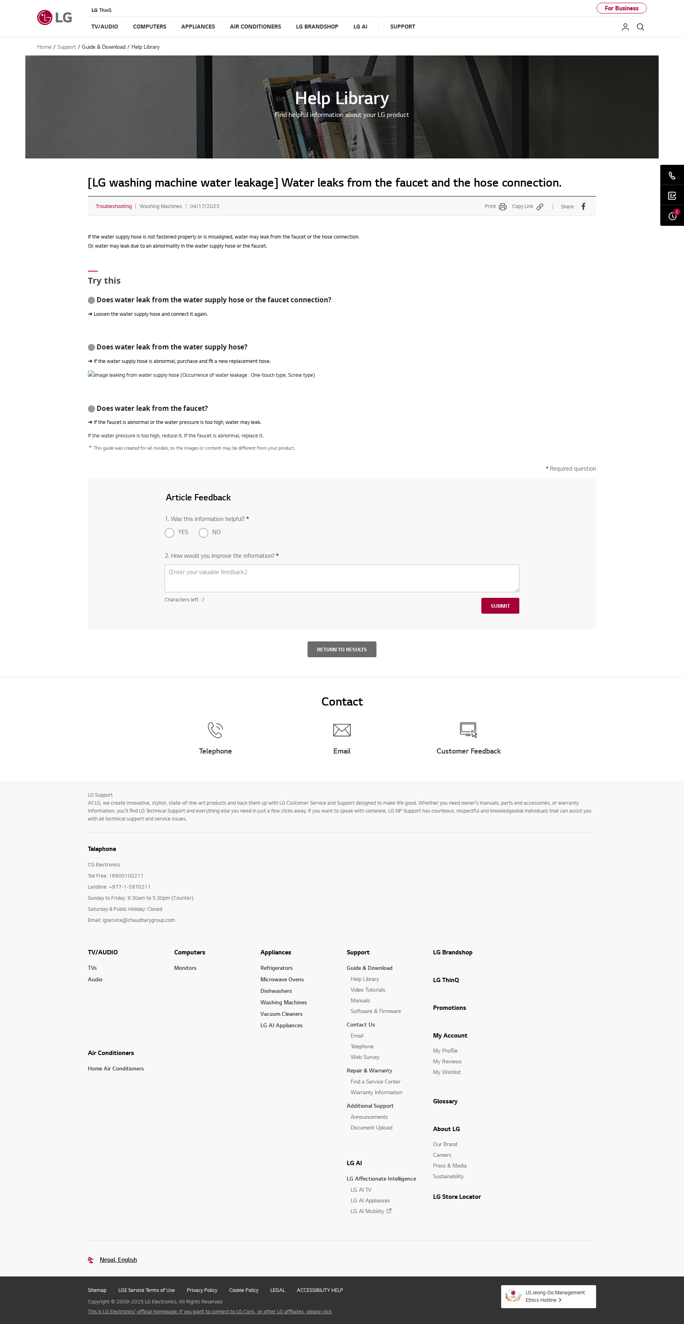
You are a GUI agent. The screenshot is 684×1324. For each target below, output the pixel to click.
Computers (189, 952)
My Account (450, 1035)
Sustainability (448, 1176)
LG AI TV (361, 1189)
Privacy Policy (202, 1289)
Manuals (360, 1000)
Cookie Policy (243, 1289)
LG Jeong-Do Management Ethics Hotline (555, 1296)
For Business (621, 8)
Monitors (185, 967)
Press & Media (450, 1165)
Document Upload (371, 1127)
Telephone (362, 1046)
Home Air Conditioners (116, 1068)
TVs (92, 967)
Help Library (365, 979)
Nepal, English (118, 1259)
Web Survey (365, 1057)
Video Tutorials (368, 989)
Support (358, 952)
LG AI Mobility (367, 1211)
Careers (442, 1154)
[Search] (640, 27)
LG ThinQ (446, 980)
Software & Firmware (376, 1011)
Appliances (275, 952)
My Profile (445, 1050)
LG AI (354, 1163)
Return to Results (342, 649)
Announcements (369, 1116)
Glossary (445, 1101)
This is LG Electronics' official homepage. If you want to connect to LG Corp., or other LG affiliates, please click (210, 1311)
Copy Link (522, 206)
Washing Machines (283, 1002)
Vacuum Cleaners (281, 1013)
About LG (446, 1129)
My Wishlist (447, 1072)
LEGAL (277, 1289)
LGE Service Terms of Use (146, 1289)
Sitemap (97, 1289)
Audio (95, 979)
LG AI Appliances (281, 1025)
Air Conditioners (111, 1053)
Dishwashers (276, 990)
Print (490, 206)
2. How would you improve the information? (222, 555)
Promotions (449, 1007)
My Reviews (447, 1061)
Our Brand (445, 1144)
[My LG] (625, 27)
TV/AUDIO (103, 952)
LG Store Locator (457, 1196)
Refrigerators (276, 967)
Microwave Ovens (282, 979)
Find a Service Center (376, 1081)
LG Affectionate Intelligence (381, 1178)
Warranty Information (376, 1092)
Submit (500, 605)
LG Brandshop (453, 952)
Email (357, 1035)
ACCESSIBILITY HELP (320, 1289)
